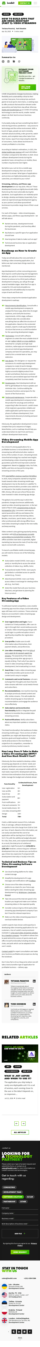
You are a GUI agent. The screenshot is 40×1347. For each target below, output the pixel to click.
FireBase (32, 881)
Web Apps (18, 14)
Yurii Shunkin (21, 29)
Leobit (10, 3)
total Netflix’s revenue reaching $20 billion (21, 476)
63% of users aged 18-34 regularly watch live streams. (20, 653)
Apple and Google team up (11, 110)
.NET (8, 1066)
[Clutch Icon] (14, 1331)
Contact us (25, 3)
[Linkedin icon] (19, 1331)
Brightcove (23, 892)
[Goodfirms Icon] (24, 1331)
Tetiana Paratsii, (8, 29)
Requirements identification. (16, 305)
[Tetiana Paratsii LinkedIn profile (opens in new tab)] (34, 981)
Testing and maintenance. (15, 397)
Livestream (31, 892)
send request (20, 1252)
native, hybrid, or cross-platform (23, 341)
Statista (22, 465)
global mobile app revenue (12, 152)
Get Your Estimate (25, 87)
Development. (10, 383)
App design (9, 361)
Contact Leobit (7, 951)
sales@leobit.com (9, 1168)
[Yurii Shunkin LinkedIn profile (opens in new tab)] (34, 1004)
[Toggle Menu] (35, 3)
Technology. (9, 336)
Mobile (6, 14)
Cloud (17, 1066)
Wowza (7, 895)
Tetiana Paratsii (20, 980)
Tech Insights (12, 1071)
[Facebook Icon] (30, 1331)
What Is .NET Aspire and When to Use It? (17, 1077)
